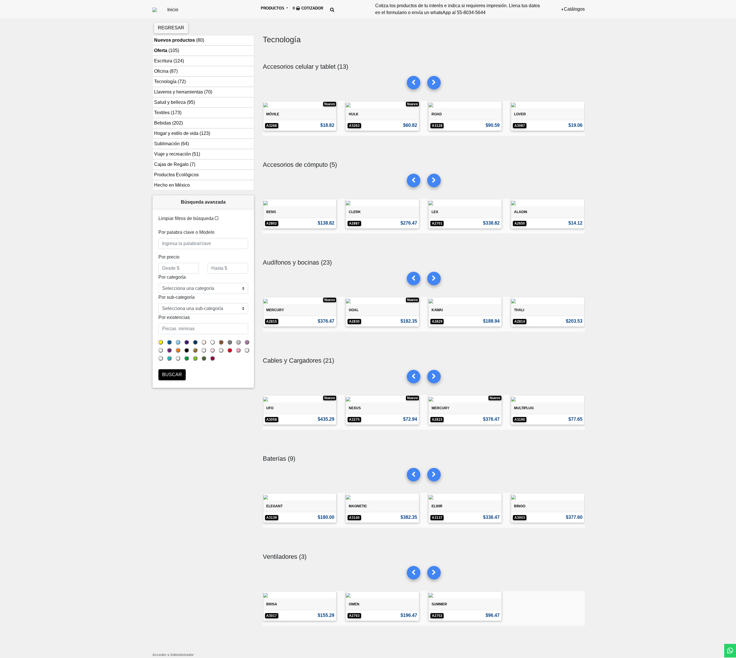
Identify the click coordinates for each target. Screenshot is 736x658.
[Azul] (169, 342)
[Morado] (169, 350)
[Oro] (195, 350)
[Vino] (212, 358)
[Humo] (238, 342)
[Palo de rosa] (212, 350)
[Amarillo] (160, 342)
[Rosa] (238, 350)
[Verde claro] (195, 358)
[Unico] (178, 358)
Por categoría (172, 277)
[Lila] (247, 342)
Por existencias (174, 317)
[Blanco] (212, 342)
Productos (273, 8)
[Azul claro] (178, 342)
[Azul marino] (195, 342)
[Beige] (204, 342)
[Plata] (221, 350)
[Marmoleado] (160, 350)
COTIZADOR (308, 8)
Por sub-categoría (176, 297)
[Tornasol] (247, 350)
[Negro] (186, 350)
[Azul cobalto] (186, 342)
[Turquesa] (169, 358)
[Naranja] (178, 350)
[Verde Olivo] (204, 358)
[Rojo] (229, 350)
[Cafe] (221, 342)
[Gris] (229, 342)
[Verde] (186, 358)
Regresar (171, 27)
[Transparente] (160, 358)
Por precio (168, 257)
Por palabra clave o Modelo (186, 232)
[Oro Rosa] (204, 350)
